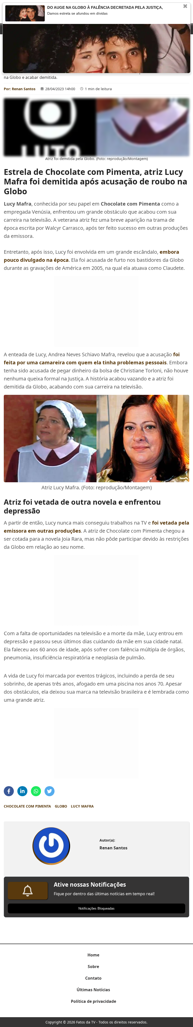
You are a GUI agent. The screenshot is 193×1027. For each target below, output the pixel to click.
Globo (61, 806)
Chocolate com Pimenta (27, 806)
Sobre (93, 966)
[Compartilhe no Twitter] (49, 791)
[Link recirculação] (25, 13)
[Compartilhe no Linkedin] (22, 791)
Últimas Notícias (93, 989)
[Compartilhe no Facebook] (9, 791)
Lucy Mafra (82, 806)
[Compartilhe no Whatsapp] (36, 791)
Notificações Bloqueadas (96, 908)
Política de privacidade (93, 1001)
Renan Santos (23, 88)
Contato (93, 978)
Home (93, 955)
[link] (51, 845)
